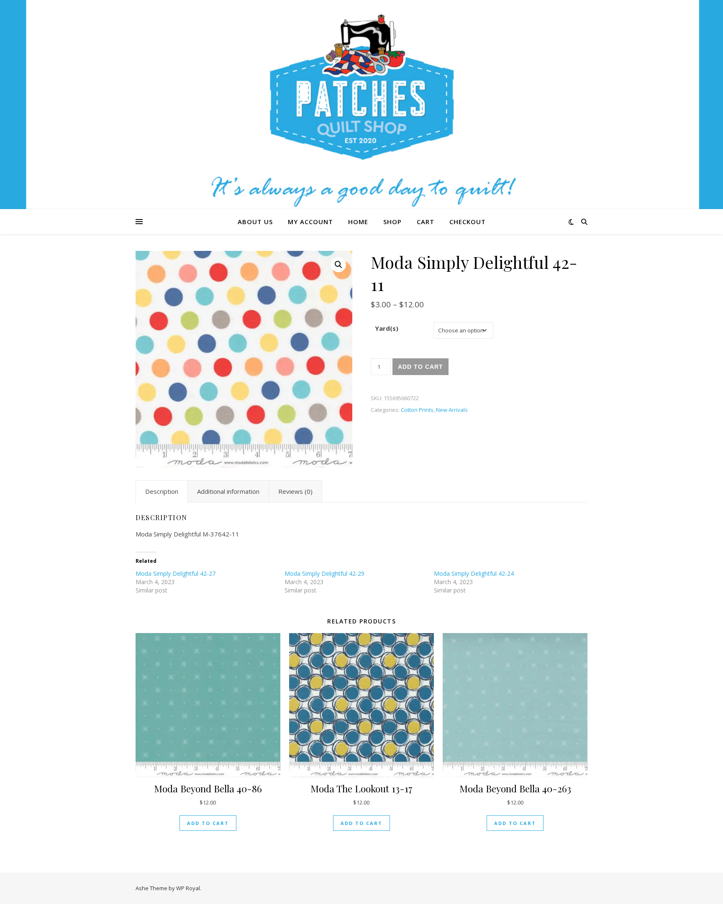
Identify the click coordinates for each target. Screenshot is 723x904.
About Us (255, 221)
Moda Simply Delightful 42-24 (474, 573)
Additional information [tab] (228, 491)
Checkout (467, 221)
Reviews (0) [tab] (295, 491)
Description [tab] (161, 491)
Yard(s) (386, 328)
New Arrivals (452, 410)
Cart (425, 221)
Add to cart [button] (208, 823)
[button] (338, 264)
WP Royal (188, 888)
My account (310, 221)
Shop (392, 221)
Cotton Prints (417, 410)
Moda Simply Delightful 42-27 (175, 573)
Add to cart (420, 366)
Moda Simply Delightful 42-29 (324, 573)
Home (358, 221)
